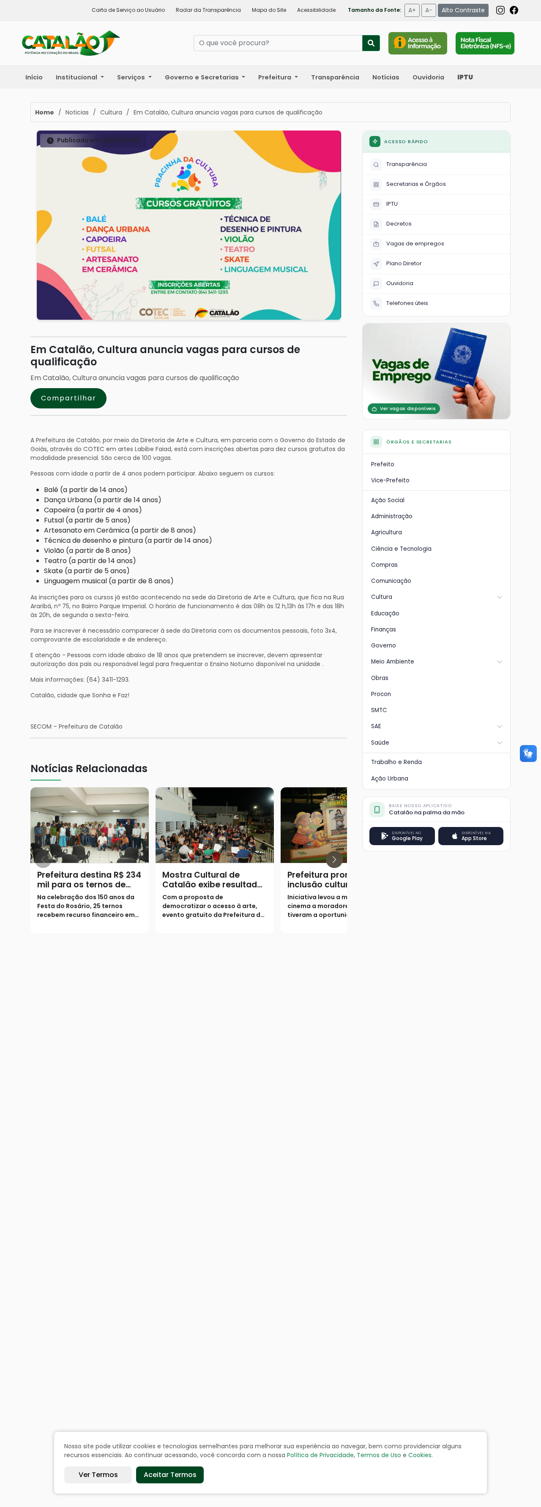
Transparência (335, 77)
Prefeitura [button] (275, 77)
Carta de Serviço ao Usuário (128, 10)
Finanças (383, 630)
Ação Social (387, 500)
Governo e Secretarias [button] (202, 77)
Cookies (420, 1455)
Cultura (381, 597)
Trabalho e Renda (396, 762)
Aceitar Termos (170, 1475)
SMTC (379, 710)
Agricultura (386, 532)
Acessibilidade (316, 10)
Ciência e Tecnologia (401, 549)
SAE (376, 726)
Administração (392, 516)
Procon (381, 694)
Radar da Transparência (208, 10)
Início (34, 77)
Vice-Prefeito (390, 480)
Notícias (385, 77)
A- (428, 10)
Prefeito (382, 464)
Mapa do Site (269, 10)
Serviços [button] (132, 77)
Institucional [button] (77, 77)
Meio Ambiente (392, 662)
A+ (412, 10)
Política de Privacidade (320, 1455)
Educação (385, 613)
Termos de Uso (379, 1455)
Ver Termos (98, 1475)
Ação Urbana (389, 779)
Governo (383, 646)
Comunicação (391, 581)
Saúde (380, 743)
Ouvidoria (428, 77)
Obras (379, 678)
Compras (384, 565)
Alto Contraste (463, 10)
